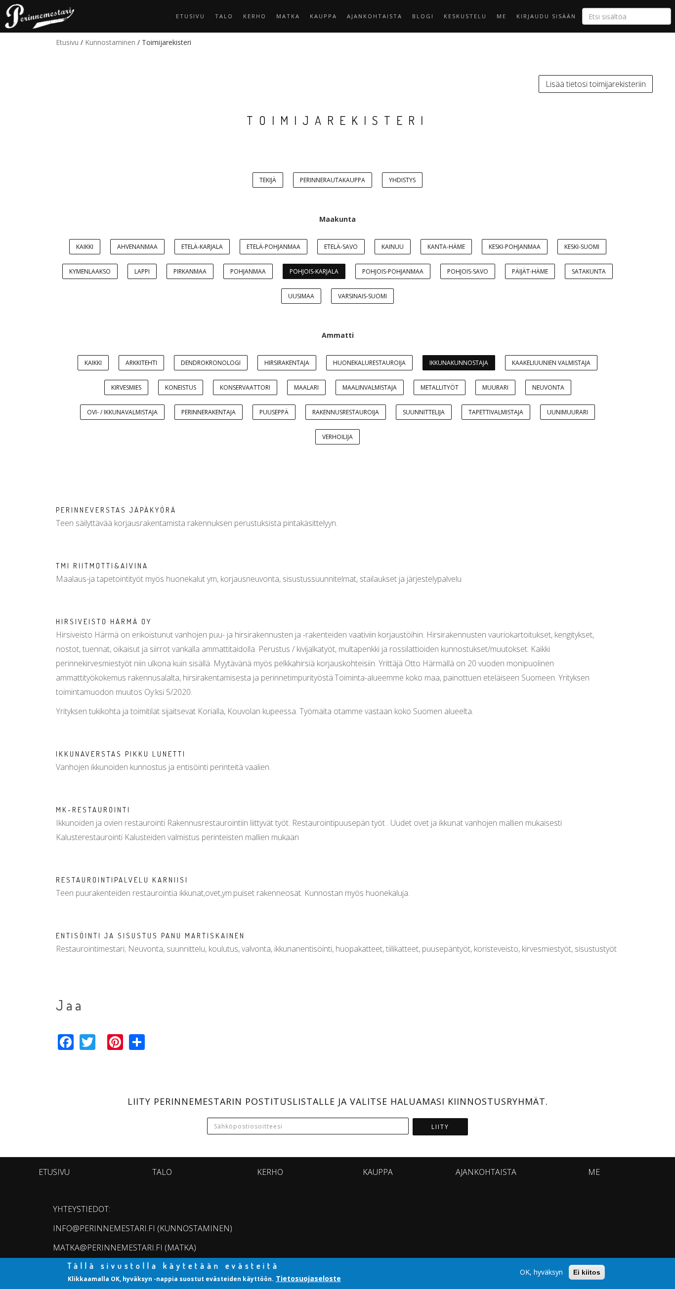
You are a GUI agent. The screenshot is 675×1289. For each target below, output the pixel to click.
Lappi (142, 271)
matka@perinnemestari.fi (108, 1247)
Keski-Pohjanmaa (515, 246)
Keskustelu (465, 16)
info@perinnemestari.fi (104, 1228)
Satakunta (589, 271)
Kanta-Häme (446, 246)
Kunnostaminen (110, 42)
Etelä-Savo (341, 246)
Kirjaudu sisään (546, 16)
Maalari (306, 387)
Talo (224, 16)
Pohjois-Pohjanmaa (392, 271)
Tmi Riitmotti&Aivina (102, 565)
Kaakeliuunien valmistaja (551, 363)
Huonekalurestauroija (369, 363)
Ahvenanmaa (137, 246)
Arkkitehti (141, 363)
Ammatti (338, 335)
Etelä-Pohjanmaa (273, 246)
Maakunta (337, 219)
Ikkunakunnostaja (458, 363)
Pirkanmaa (190, 271)
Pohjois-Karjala (314, 271)
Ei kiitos (586, 1272)
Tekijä (267, 180)
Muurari (495, 387)
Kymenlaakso (90, 271)
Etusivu (190, 16)
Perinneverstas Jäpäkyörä (116, 510)
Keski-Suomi (581, 246)
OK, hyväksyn (541, 1272)
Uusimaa (301, 296)
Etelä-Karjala (202, 246)
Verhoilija (337, 437)
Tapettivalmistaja (495, 412)
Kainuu (392, 246)
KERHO (254, 16)
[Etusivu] (37, 16)
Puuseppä (274, 412)
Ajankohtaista (374, 16)
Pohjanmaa (248, 271)
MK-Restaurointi (93, 809)
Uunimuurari (567, 412)
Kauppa (323, 16)
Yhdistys (402, 180)
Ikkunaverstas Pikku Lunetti (121, 754)
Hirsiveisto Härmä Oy (104, 621)
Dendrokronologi (211, 363)
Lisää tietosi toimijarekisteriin (596, 84)
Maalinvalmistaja (369, 387)
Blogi (423, 16)
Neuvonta (548, 387)
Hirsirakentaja (286, 363)
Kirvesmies (126, 387)
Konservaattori (245, 387)
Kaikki (84, 246)
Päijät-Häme (530, 271)
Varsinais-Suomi (362, 296)
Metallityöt (440, 387)
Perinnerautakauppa (332, 180)
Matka (288, 16)
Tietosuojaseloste (308, 1278)
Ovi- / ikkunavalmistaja (122, 412)
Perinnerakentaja (208, 412)
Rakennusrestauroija (345, 412)
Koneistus (180, 387)
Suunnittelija (424, 412)
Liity (440, 1127)
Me (501, 16)
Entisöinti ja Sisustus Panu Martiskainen (150, 935)
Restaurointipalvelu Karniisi (122, 880)
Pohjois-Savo (467, 271)
